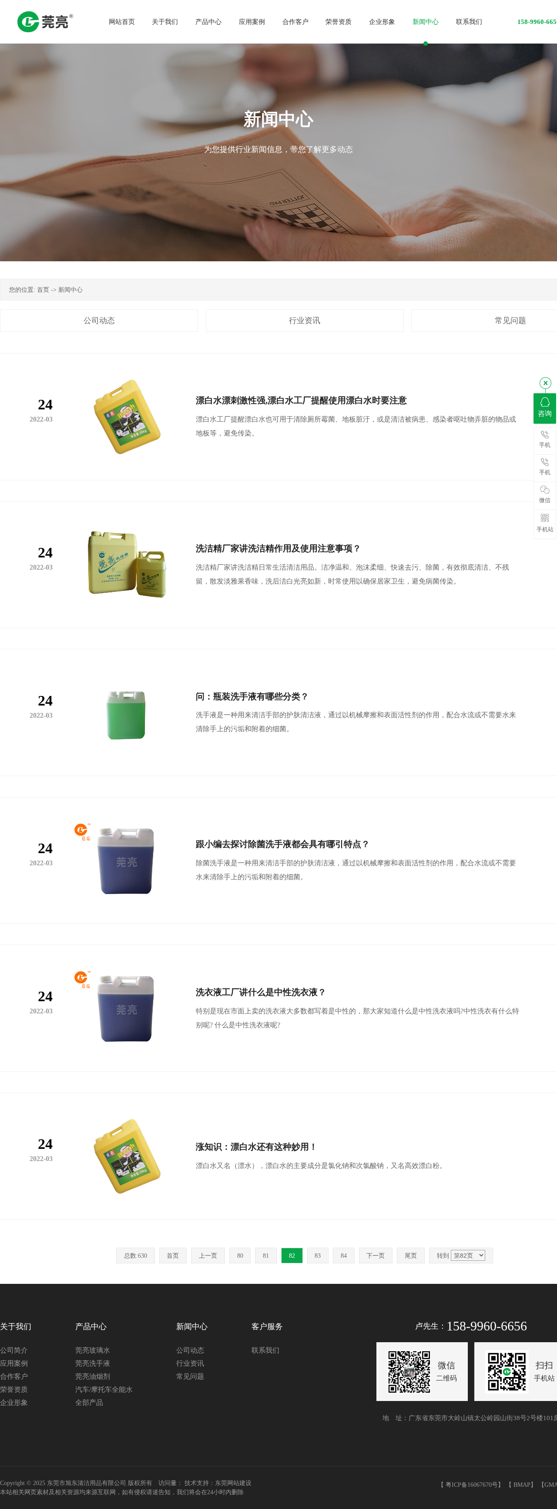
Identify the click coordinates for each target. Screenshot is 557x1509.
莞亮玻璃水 (92, 1350)
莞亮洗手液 (92, 1363)
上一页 (208, 1255)
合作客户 (14, 1376)
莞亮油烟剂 (92, 1376)
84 (344, 1255)
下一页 (375, 1255)
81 (266, 1255)
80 (240, 1255)
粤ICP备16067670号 (472, 1485)
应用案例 (14, 1363)
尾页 (411, 1255)
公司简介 (14, 1350)
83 (318, 1255)
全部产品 (89, 1402)
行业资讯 (304, 320)
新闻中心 (70, 290)
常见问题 (190, 1376)
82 (292, 1255)
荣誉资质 (14, 1389)
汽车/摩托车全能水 (104, 1389)
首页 (43, 290)
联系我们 (265, 1350)
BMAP (521, 1485)
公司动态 (99, 320)
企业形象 (14, 1402)
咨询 (545, 413)
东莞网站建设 (233, 1483)
